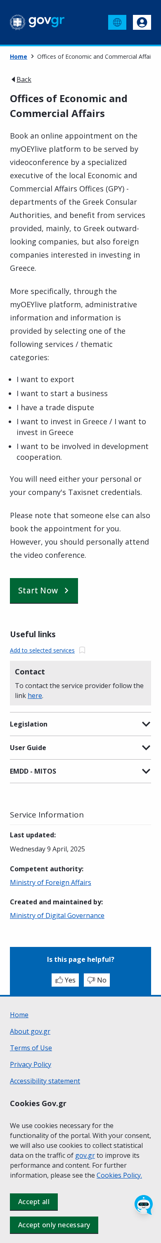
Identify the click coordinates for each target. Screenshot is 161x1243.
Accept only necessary (54, 1224)
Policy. (132, 1175)
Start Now (38, 590)
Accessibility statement (45, 1080)
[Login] (142, 22)
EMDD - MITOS (33, 771)
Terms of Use (31, 1047)
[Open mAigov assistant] (144, 1205)
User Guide (28, 747)
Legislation (28, 724)
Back (24, 79)
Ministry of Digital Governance (57, 915)
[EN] (117, 22)
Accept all (34, 1201)
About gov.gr (30, 1031)
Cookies (110, 1175)
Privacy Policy (30, 1064)
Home (18, 56)
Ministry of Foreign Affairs (50, 882)
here (35, 695)
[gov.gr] (37, 22)
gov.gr (85, 1155)
